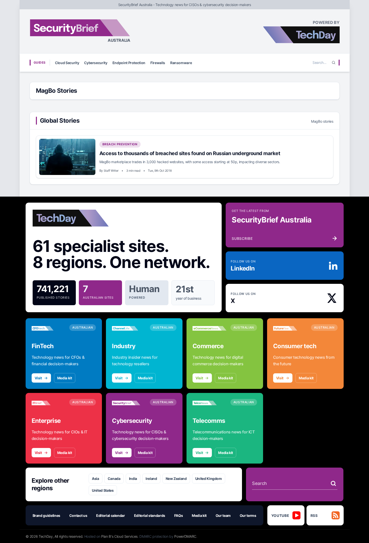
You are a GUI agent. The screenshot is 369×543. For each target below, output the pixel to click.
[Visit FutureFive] (290, 328)
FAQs (178, 515)
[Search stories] (333, 483)
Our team (223, 515)
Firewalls (157, 63)
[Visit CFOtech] (49, 328)
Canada (114, 478)
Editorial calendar (110, 515)
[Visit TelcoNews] (209, 403)
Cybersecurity (95, 63)
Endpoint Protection (128, 63)
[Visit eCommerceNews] (209, 328)
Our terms (248, 515)
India (133, 478)
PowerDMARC (185, 536)
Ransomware (181, 63)
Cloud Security (67, 63)
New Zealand (176, 478)
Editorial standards (149, 515)
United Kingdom (208, 478)
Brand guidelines (46, 515)
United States (102, 490)
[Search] (334, 63)
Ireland (151, 478)
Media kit (64, 378)
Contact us (78, 515)
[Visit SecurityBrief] (129, 403)
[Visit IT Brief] (49, 403)
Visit (38, 378)
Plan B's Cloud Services (119, 536)
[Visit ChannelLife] (129, 328)
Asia (95, 478)
